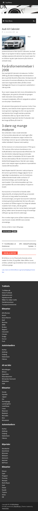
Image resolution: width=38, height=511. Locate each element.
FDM (3, 384)
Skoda (4, 488)
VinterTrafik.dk (7, 293)
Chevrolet (5, 332)
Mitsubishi (5, 420)
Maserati (5, 411)
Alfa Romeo (6, 313)
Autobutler (5, 448)
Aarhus (4, 350)
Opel (3, 473)
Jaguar (4, 397)
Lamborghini (6, 404)
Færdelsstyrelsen (7, 302)
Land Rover (5, 406)
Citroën (4, 334)
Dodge (4, 336)
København (6, 357)
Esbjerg (4, 354)
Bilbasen (5, 456)
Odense (4, 359)
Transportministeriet (9, 304)
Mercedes (5, 416)
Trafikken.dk (6, 290)
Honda (4, 392)
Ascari (4, 315)
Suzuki (4, 490)
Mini (3, 418)
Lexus (4, 408)
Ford (3, 341)
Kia (3, 399)
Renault (4, 480)
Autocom (5, 458)
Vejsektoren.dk (7, 297)
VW (3, 497)
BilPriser (5, 463)
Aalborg (4, 352)
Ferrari (4, 339)
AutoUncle (5, 451)
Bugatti (4, 329)
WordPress (17, 506)
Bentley (4, 322)
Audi (15, 231)
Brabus (4, 327)
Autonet (5, 460)
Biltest (4, 372)
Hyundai (4, 394)
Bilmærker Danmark (9, 379)
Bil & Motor (15, 504)
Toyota (4, 492)
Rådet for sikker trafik (9, 300)
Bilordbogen (6, 369)
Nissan (4, 471)
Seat (3, 485)
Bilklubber (5, 381)
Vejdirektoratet (7, 295)
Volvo (4, 495)
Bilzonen (5, 453)
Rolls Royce (6, 483)
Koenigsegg (6, 401)
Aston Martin (6, 318)
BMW (3, 325)
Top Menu (8, 2)
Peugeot (5, 476)
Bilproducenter (7, 376)
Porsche (4, 478)
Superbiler (5, 374)
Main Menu (8, 21)
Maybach (5, 413)
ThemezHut (5, 508)
